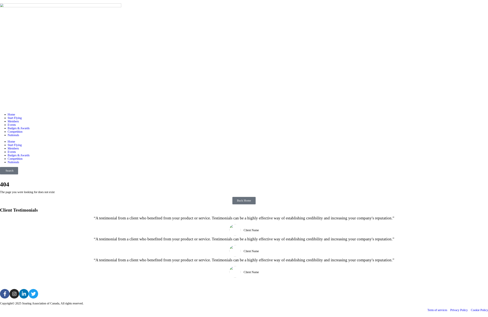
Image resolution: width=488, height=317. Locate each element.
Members (13, 121)
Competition (15, 131)
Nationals (13, 135)
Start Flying (15, 118)
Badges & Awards (19, 128)
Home (11, 114)
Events (12, 124)
